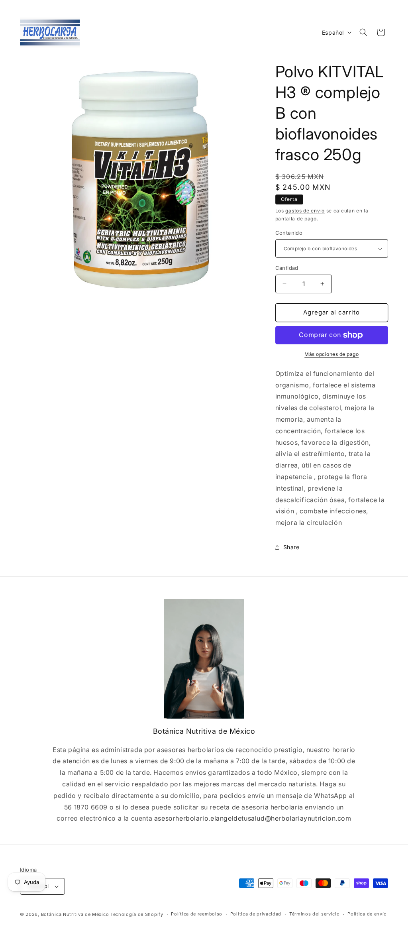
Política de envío (367, 914)
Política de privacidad (255, 914)
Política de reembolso (196, 914)
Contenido (289, 233)
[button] (363, 32)
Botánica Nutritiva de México (75, 914)
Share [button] (291, 547)
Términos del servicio (314, 914)
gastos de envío (305, 211)
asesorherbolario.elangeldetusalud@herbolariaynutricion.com (252, 818)
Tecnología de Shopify (136, 914)
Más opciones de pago (331, 354)
